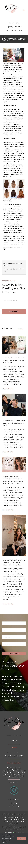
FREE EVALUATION (14, 30)
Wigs (8, 148)
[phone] (18, 806)
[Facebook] (5, 269)
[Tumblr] (20, 269)
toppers (11, 155)
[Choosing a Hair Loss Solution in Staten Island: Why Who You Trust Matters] (14, 345)
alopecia (6, 238)
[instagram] (12, 806)
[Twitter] (8, 269)
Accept (21, 838)
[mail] (15, 806)
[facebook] (9, 806)
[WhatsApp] (17, 269)
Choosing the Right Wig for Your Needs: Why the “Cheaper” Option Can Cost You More (14, 562)
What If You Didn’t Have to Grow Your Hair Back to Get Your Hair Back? (14, 423)
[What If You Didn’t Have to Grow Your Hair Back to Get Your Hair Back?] (14, 405)
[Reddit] (11, 269)
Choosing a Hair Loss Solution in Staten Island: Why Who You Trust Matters (13, 360)
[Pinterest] (23, 269)
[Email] (5, 271)
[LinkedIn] (14, 269)
